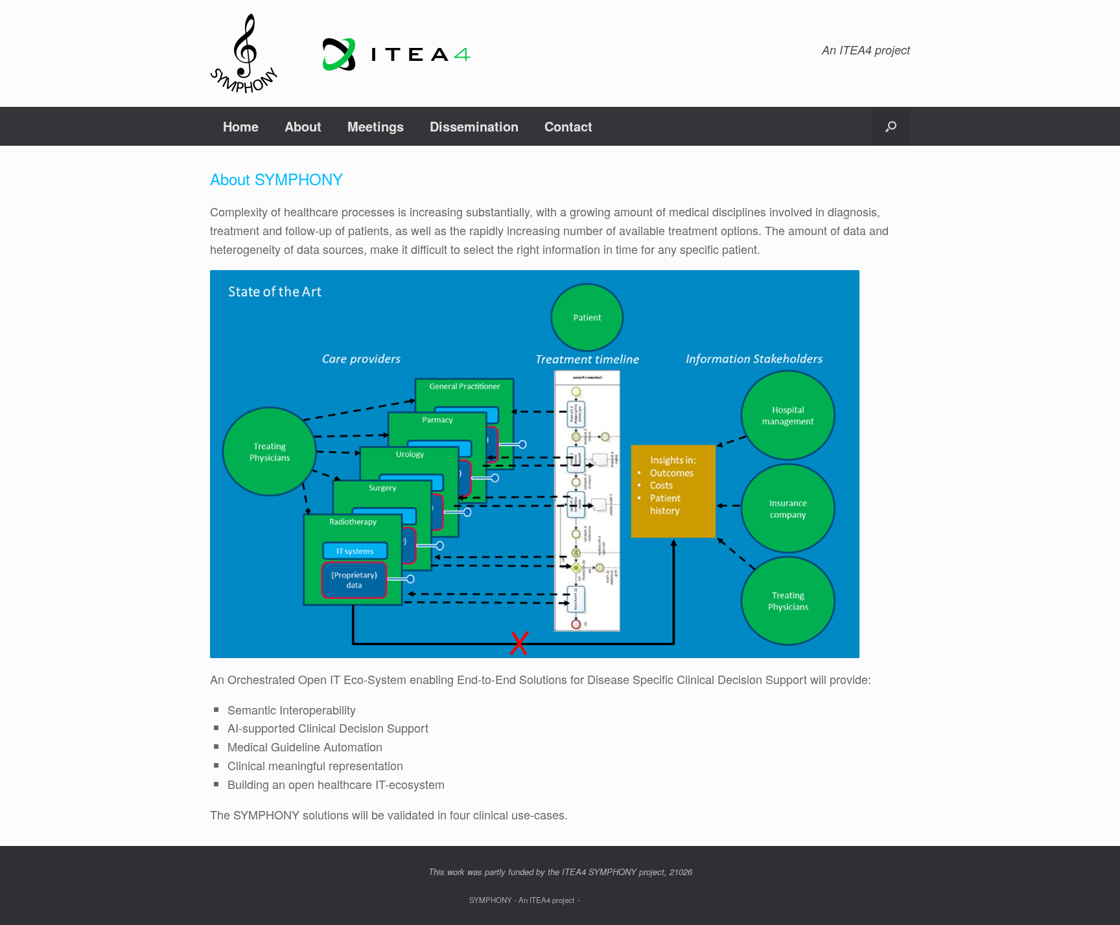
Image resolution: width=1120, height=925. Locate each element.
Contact (568, 126)
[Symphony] (346, 53)
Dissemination (474, 126)
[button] (891, 126)
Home (241, 126)
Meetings (375, 126)
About (303, 126)
